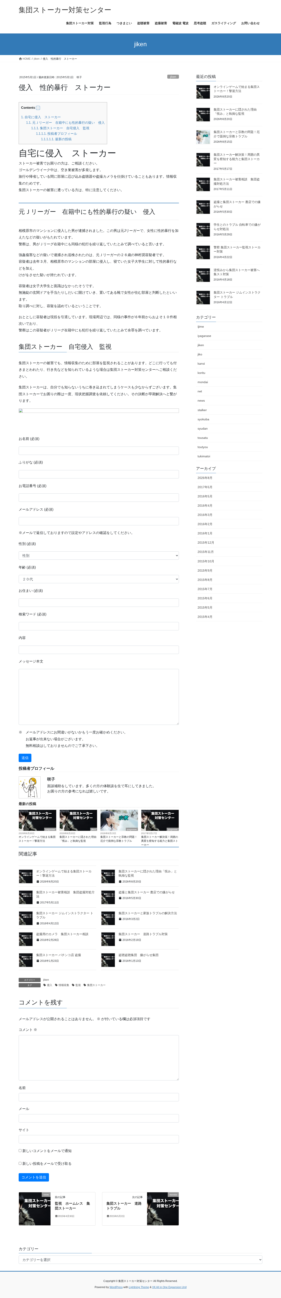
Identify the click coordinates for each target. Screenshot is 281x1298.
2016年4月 (205, 505)
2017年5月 (205, 487)
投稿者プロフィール (56, 133)
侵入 (49, 985)
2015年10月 (206, 561)
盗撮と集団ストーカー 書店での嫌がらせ (147, 892)
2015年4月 (205, 617)
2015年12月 (206, 542)
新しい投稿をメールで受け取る (47, 1163)
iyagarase (50, 829)
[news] (34, 1208)
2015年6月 (205, 598)
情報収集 (64, 985)
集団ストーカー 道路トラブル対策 (143, 934)
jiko (200, 354)
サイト (24, 1130)
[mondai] (163, 1208)
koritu (201, 373)
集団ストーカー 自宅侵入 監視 (60, 128)
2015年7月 (205, 589)
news (201, 400)
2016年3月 (205, 515)
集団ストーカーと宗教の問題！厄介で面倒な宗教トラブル (118, 838)
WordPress (116, 1287)
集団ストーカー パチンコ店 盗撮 (58, 955)
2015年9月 (205, 570)
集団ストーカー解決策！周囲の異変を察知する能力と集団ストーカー (159, 840)
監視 (78, 985)
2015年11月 (206, 552)
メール (24, 1109)
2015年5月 (205, 607)
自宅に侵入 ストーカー (41, 117)
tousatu (203, 437)
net (200, 391)
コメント (28, 1030)
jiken (173, 76)
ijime (201, 326)
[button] (38, 108)
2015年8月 (205, 580)
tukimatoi (204, 456)
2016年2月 (205, 524)
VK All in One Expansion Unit (169, 1287)
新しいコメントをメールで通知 (47, 1151)
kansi (201, 363)
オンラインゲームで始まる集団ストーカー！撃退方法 (37, 838)
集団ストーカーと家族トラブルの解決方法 (148, 913)
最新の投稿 (56, 139)
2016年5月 (205, 496)
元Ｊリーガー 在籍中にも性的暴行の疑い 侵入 (65, 122)
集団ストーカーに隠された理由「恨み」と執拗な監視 (77, 838)
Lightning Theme (139, 1287)
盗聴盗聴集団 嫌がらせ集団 (139, 955)
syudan (203, 428)
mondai (203, 382)
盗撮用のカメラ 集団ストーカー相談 (62, 934)
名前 (22, 1088)
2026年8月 (205, 478)
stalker (202, 410)
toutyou (203, 447)
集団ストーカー (96, 985)
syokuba (203, 419)
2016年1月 (205, 533)
